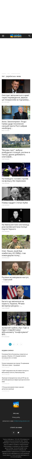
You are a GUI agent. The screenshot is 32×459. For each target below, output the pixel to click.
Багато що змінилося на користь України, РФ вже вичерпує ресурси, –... (13, 303)
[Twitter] (18, 432)
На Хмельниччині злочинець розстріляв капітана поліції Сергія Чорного (15, 226)
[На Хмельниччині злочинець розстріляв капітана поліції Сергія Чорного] (16, 215)
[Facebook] (13, 432)
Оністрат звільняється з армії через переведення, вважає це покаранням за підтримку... (16, 97)
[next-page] (21, 344)
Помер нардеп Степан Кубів (15, 202)
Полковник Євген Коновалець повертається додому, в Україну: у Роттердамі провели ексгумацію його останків (15, 356)
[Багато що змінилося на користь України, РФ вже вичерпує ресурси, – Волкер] (16, 292)
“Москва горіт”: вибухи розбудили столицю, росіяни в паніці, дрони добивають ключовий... (16, 153)
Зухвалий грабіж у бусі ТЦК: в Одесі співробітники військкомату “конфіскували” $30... (15, 331)
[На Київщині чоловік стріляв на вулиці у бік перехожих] (16, 169)
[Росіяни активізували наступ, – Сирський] (16, 268)
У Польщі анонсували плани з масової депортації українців (13, 388)
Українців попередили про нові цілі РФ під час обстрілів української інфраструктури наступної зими (16, 379)
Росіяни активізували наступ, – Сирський (15, 278)
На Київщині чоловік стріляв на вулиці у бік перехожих (15, 179)
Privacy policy (16, 417)
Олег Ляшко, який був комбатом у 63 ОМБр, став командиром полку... (14, 253)
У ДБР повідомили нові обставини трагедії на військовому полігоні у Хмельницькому (15, 371)
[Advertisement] (16, 17)
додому (4, 73)
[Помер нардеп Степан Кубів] (16, 194)
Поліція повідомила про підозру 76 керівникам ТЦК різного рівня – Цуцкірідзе (15, 364)
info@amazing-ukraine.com (22, 421)
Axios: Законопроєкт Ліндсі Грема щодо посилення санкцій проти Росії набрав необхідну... (14, 124)
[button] (3, 35)
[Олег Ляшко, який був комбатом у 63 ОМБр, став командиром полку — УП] (16, 242)
